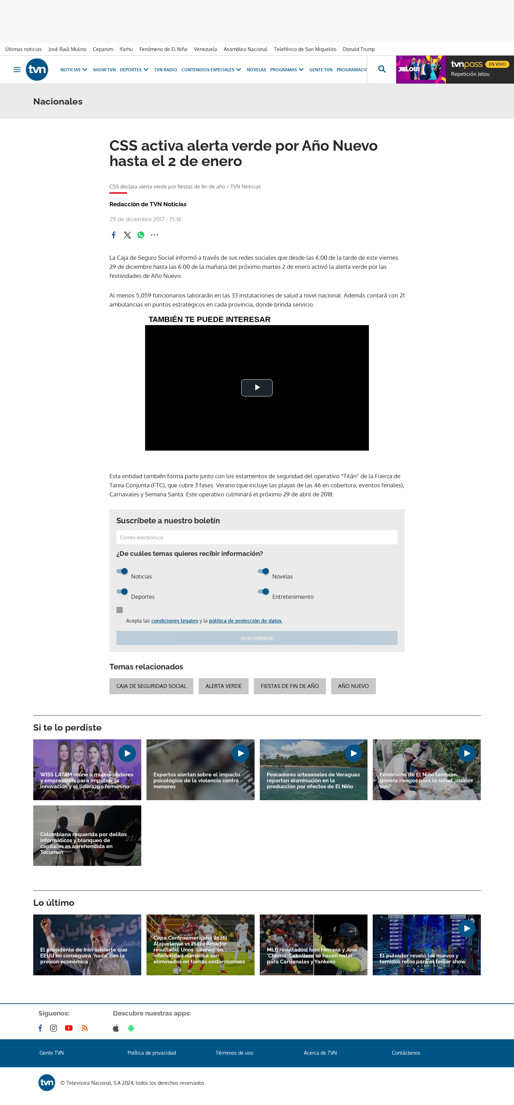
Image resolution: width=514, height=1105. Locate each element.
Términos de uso (234, 1053)
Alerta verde (224, 686)
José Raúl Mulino (67, 49)
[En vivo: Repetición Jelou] (421, 70)
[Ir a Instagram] (55, 1028)
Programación (354, 69)
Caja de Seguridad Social (151, 686)
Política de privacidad (152, 1053)
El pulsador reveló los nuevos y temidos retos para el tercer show (423, 959)
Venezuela (205, 49)
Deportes (131, 69)
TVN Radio (165, 69)
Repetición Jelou (470, 74)
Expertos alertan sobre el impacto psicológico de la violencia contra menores (197, 781)
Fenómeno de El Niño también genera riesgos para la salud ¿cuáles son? (426, 781)
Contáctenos (406, 1053)
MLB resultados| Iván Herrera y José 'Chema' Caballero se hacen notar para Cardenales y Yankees (312, 956)
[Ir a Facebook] (41, 1028)
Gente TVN (321, 69)
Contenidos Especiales (207, 69)
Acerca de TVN (320, 1053)
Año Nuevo (353, 686)
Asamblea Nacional (245, 49)
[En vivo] (457, 61)
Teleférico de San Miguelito (305, 49)
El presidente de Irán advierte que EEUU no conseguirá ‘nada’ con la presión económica (83, 956)
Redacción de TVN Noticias (147, 204)
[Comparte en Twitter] (127, 235)
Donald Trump (359, 49)
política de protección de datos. (246, 621)
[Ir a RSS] (86, 1028)
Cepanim (103, 49)
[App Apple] (117, 1028)
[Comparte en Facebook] (114, 235)
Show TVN (104, 69)
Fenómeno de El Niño (163, 49)
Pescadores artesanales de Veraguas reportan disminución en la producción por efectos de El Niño (313, 781)
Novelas (256, 69)
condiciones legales (174, 621)
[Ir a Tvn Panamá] (37, 69)
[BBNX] (46, 1082)
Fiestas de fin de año (290, 686)
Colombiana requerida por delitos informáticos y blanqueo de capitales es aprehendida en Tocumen (83, 843)
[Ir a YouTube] (70, 1028)
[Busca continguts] (381, 70)
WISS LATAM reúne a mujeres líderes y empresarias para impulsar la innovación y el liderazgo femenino (86, 781)
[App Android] (132, 1028)
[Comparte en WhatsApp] (141, 235)
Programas (283, 69)
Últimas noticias (23, 49)
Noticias (70, 69)
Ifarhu (126, 49)
